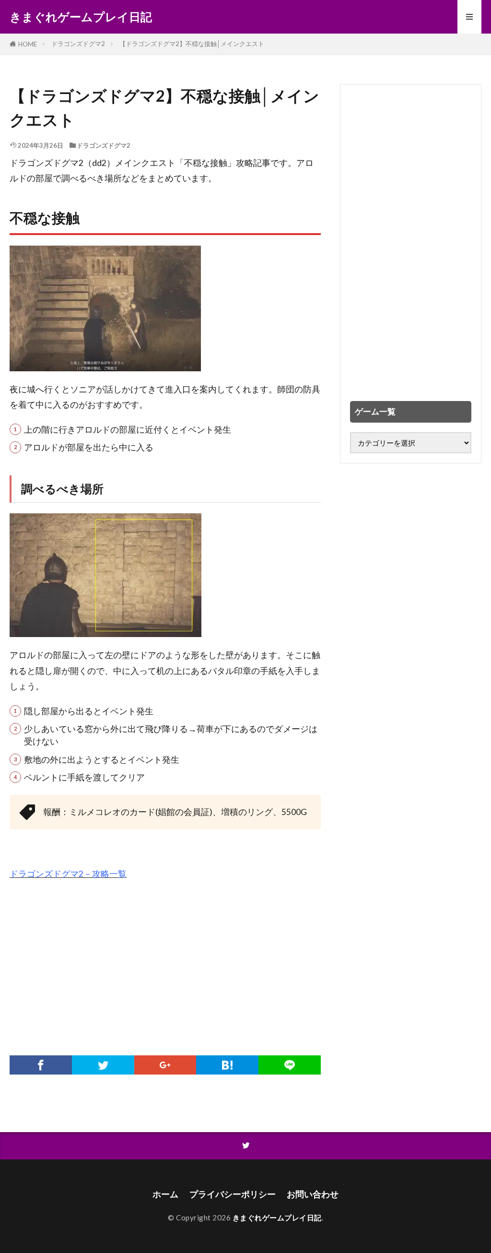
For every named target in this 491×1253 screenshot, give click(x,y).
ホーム (165, 1194)
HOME (27, 44)
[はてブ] (227, 1065)
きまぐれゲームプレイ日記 (81, 17)
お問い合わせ (313, 1194)
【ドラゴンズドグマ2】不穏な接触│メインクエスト (191, 43)
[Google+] (165, 1065)
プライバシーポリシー (232, 1194)
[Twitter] (103, 1065)
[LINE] (289, 1065)
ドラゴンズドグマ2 (78, 43)
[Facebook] (41, 1065)
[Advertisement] (165, 959)
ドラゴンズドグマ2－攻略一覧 (68, 874)
